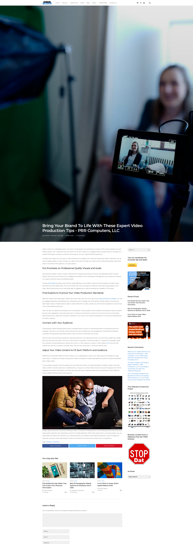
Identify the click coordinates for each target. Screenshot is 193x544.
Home (57, 3)
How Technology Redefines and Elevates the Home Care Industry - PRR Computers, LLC (139, 376)
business (49, 442)
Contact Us (113, 3)
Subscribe (132, 265)
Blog (88, 3)
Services (64, 3)
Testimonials (103, 3)
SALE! (82, 3)
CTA (107, 343)
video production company (107, 298)
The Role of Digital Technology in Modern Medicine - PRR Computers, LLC (138, 364)
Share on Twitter (82, 445)
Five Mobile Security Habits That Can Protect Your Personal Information (54, 485)
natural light (51, 283)
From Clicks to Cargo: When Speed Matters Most (108, 484)
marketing (56, 442)
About (94, 3)
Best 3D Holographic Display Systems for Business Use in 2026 (80, 485)
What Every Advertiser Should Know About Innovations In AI (138, 358)
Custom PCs (74, 3)
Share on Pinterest (109, 445)
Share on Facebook (55, 445)
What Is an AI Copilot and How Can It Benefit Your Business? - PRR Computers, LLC (139, 353)
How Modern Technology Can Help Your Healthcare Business (138, 369)
